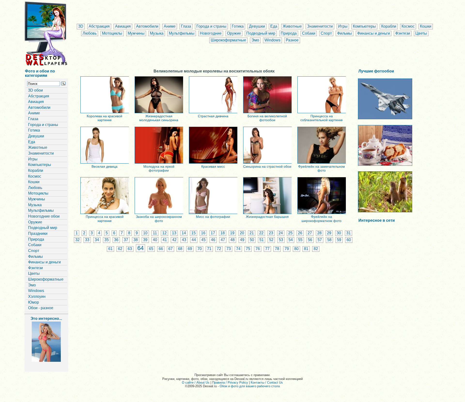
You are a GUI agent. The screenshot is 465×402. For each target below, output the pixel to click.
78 (277, 249)
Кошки (425, 26)
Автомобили (147, 26)
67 (170, 249)
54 (290, 240)
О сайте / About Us (195, 382)
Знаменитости (320, 26)
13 (174, 233)
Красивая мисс (213, 166)
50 (252, 240)
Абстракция (99, 26)
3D (80, 26)
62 (120, 249)
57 (320, 240)
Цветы (421, 33)
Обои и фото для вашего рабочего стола (250, 386)
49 (242, 240)
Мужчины (136, 33)
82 (316, 249)
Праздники (37, 233)
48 (232, 240)
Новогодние (211, 33)
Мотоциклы (112, 33)
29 (329, 233)
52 (271, 240)
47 (223, 240)
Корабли (388, 26)
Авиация (123, 26)
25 (290, 233)
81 (306, 249)
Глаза (186, 26)
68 (180, 249)
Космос (408, 26)
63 (130, 249)
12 (164, 233)
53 (281, 240)
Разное (292, 40)
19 (232, 233)
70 (199, 249)
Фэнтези (402, 33)
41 (165, 240)
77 (267, 249)
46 (213, 240)
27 (310, 233)
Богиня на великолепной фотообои (267, 118)
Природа (289, 33)
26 (300, 233)
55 (300, 240)
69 (190, 249)
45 (203, 240)
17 (213, 233)
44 (194, 240)
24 (281, 233)
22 (261, 233)
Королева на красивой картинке (104, 118)
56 (310, 240)
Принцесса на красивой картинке (105, 218)
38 (135, 240)
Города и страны (211, 26)
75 (248, 249)
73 (228, 249)
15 (193, 233)
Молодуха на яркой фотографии (158, 168)
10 (145, 233)
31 (348, 233)
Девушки (257, 26)
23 (271, 233)
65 (151, 249)
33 (87, 240)
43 (184, 240)
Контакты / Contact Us (267, 382)
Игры (343, 26)
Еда (273, 26)
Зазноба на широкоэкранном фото (159, 218)
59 (339, 240)
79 (287, 249)
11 (155, 233)
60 (349, 240)
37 (126, 240)
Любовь (90, 33)
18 (222, 233)
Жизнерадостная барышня (267, 217)
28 (319, 233)
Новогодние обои (44, 216)
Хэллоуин (37, 296)
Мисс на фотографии (213, 217)
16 (203, 233)
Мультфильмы (181, 33)
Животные (292, 26)
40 (155, 240)
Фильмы (344, 33)
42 (174, 240)
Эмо (255, 40)
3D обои (35, 90)
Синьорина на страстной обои (267, 166)
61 (110, 249)
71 (209, 249)
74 (238, 249)
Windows (272, 40)
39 (145, 240)
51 (261, 240)
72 (219, 249)
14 (184, 233)
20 (242, 233)
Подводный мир (260, 33)
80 (296, 249)
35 (106, 240)
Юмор (33, 302)
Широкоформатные (228, 40)
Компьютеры (364, 26)
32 (77, 240)
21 (251, 233)
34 (97, 240)
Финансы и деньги (373, 33)
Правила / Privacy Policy (230, 382)
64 (140, 248)
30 (339, 233)
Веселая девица (104, 166)
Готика (238, 26)
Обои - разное (40, 308)
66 (161, 249)
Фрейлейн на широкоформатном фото (321, 218)
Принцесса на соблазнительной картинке (321, 118)
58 (329, 240)
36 (116, 240)
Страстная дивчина (213, 116)
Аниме (170, 26)
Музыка (156, 33)
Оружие (234, 33)
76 (258, 249)
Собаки (308, 33)
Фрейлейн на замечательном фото (321, 168)
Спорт (326, 33)
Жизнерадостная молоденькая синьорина (158, 118)
